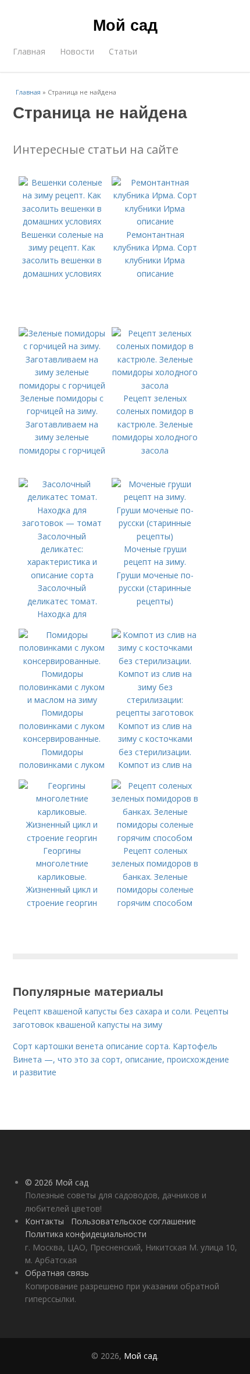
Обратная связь (57, 1272)
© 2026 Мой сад (56, 1182)
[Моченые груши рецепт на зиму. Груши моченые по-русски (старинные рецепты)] (155, 536)
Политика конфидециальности (86, 1233)
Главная (29, 51)
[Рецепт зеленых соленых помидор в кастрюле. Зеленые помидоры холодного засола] (155, 385)
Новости (77, 51)
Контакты (44, 1221)
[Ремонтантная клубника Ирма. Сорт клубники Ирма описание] (155, 221)
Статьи (123, 51)
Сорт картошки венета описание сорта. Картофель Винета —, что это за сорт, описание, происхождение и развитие (121, 1059)
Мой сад (125, 24)
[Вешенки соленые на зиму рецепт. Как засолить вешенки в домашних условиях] (62, 221)
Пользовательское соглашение (133, 1221)
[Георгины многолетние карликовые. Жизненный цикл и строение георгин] (62, 837)
